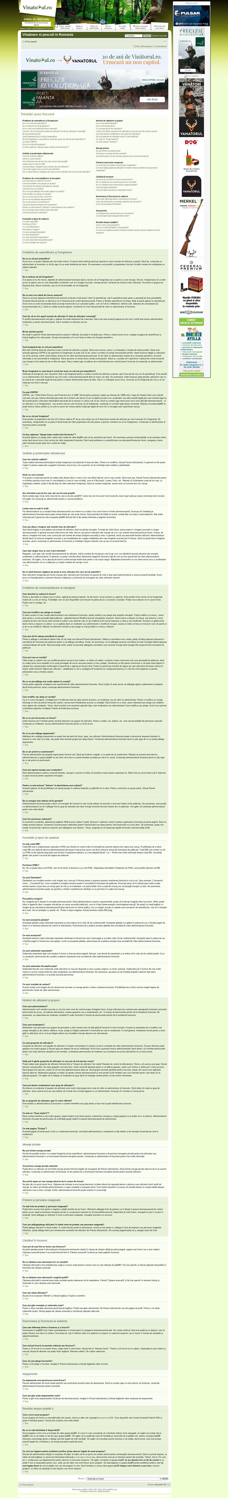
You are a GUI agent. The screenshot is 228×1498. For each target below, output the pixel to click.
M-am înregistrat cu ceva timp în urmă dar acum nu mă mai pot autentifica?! (53, 139)
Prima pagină (31, 42)
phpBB (83, 1489)
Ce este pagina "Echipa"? (107, 142)
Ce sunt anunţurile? (30, 235)
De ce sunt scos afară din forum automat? (39, 129)
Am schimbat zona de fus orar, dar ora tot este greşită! (44, 161)
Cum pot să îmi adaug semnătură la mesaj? (40, 186)
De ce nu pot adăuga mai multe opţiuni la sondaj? (43, 191)
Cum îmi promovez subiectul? (34, 212)
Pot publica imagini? (31, 229)
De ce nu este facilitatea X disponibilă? (112, 227)
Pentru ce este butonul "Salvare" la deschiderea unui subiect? (48, 207)
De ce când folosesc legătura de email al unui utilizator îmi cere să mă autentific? (56, 172)
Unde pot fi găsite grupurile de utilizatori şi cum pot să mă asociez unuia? (126, 131)
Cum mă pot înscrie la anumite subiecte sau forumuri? (118, 202)
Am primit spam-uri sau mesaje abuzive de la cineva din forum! (122, 156)
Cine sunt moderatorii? (105, 126)
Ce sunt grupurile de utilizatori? (109, 129)
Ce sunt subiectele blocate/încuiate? (37, 240)
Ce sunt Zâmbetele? (31, 227)
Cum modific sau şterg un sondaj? (36, 194)
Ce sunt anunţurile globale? (34, 232)
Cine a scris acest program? (108, 225)
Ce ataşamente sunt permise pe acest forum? (115, 213)
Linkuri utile (31, 29)
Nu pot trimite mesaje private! (108, 151)
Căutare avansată (159, 36)
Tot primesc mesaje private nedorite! (111, 153)
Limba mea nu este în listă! (33, 164)
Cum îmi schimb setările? (33, 156)
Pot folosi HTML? (29, 224)
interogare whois (83, 1457)
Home (22, 29)
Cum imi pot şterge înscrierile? (109, 204)
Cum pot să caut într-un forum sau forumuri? (114, 179)
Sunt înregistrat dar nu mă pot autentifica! (39, 137)
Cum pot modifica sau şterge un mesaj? (39, 183)
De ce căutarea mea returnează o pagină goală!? (116, 185)
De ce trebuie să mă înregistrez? (36, 126)
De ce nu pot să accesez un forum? (37, 197)
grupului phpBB (107, 1418)
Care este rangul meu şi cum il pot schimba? (41, 169)
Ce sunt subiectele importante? (35, 237)
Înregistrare (148, 46)
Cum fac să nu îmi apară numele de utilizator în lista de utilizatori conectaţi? (54, 131)
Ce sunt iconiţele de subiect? (34, 242)
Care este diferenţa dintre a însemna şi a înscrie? (116, 199)
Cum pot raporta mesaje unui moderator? (39, 205)
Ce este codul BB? (30, 222)
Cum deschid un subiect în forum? (36, 181)
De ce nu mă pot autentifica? (34, 123)
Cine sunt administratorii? (107, 123)
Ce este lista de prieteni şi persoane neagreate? (116, 165)
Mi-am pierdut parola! (31, 134)
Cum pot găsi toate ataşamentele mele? (113, 216)
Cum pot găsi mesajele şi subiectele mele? (114, 190)
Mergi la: (81, 1478)
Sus (26, 270)
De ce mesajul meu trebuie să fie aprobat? (40, 210)
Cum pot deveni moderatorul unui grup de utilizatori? (118, 134)
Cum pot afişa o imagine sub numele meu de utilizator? (45, 167)
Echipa (151, 1485)
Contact (49, 29)
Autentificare (161, 46)
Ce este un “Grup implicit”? (107, 139)
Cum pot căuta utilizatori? (106, 187)
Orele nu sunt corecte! (31, 159)
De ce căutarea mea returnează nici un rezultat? (116, 182)
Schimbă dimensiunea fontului (164, 40)
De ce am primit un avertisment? (36, 202)
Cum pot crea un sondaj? (33, 189)
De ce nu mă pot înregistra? (34, 144)
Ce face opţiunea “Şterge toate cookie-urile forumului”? (45, 147)
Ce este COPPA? (29, 142)
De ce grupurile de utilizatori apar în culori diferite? (117, 137)
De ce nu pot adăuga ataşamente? (37, 199)
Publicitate (41, 29)
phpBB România (103, 1491)
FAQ (138, 46)
